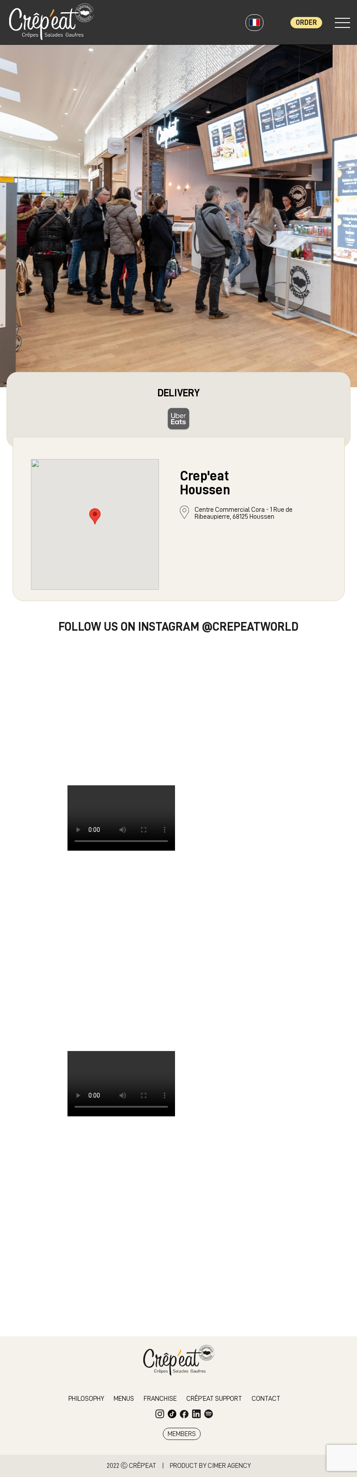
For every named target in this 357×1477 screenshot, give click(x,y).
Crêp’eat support (214, 1398)
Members (182, 1433)
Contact (266, 1398)
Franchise (160, 1398)
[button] (95, 516)
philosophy (86, 1398)
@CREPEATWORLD (250, 627)
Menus (124, 1398)
